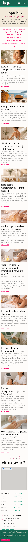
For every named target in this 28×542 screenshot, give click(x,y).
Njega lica (8, 32)
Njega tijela (19, 32)
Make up (23, 43)
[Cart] (24, 3)
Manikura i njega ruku (10, 43)
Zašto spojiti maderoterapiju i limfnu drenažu (12, 187)
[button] (19, 3)
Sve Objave (7, 29)
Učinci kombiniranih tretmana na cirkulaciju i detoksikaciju (13, 146)
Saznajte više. (4, 537)
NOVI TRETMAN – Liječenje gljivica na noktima (14, 433)
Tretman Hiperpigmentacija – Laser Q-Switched (14, 391)
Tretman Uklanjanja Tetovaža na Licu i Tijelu (13, 349)
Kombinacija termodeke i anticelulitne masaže (13, 228)
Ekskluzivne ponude (14, 37)
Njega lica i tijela (19, 29)
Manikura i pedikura (14, 34)
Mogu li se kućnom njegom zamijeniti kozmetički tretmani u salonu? (12, 269)
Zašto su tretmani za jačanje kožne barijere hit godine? (13, 69)
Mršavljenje (14, 46)
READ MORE (5, 86)
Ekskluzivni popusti (14, 40)
